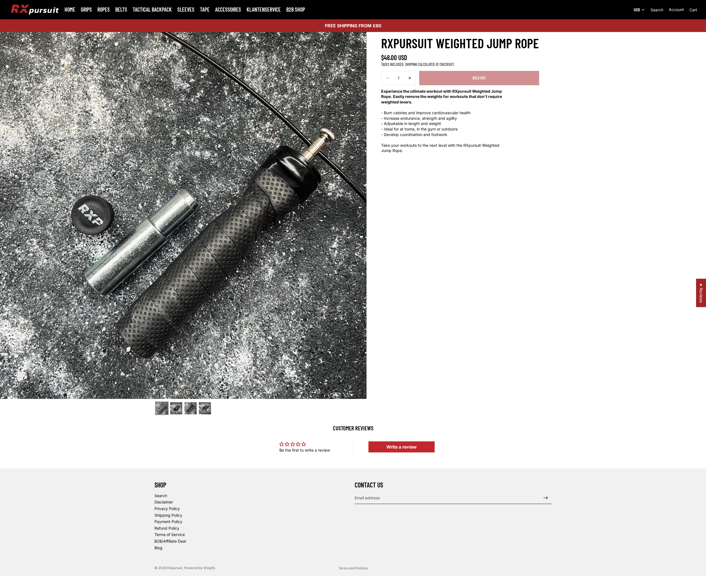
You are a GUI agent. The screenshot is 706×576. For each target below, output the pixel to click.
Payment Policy (168, 521)
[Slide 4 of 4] (205, 408)
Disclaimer (163, 502)
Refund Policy (166, 528)
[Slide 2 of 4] (176, 408)
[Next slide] (360, 215)
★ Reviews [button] (701, 293)
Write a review (401, 447)
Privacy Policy (167, 508)
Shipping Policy (168, 515)
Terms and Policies (353, 568)
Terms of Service (169, 534)
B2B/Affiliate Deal (170, 541)
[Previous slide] (6, 215)
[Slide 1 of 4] (162, 408)
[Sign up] (546, 498)
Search (160, 495)
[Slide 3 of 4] (190, 408)
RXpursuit (174, 568)
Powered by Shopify (199, 568)
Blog (158, 547)
